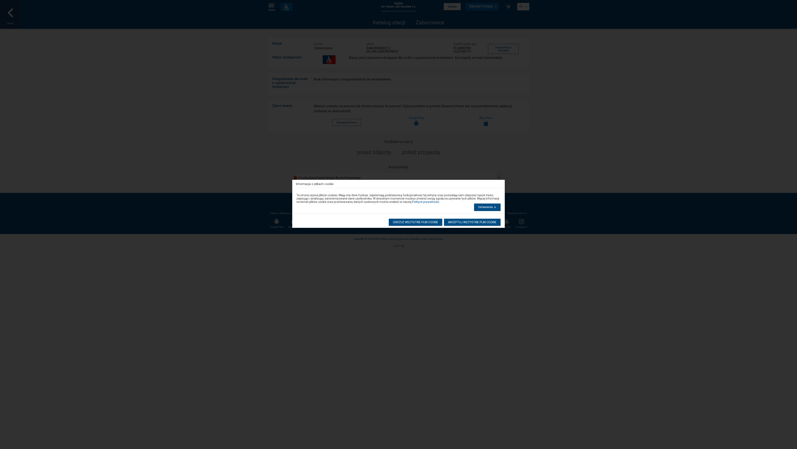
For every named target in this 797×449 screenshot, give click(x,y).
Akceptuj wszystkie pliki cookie (472, 222)
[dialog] (398, 202)
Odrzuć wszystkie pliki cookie (415, 222)
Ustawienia (485, 207)
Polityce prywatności (425, 202)
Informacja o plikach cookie (315, 184)
